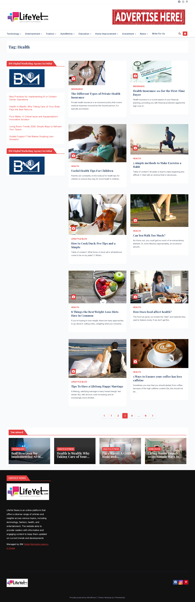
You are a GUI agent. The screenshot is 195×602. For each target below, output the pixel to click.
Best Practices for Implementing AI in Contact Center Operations (26, 458)
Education (84, 33)
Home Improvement (106, 33)
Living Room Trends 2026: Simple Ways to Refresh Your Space (163, 456)
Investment (128, 33)
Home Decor (154, 449)
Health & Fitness (66, 449)
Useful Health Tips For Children (92, 170)
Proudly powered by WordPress (83, 597)
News (143, 33)
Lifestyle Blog (79, 239)
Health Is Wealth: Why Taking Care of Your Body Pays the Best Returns (73, 458)
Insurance (77, 89)
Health (75, 166)
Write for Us (158, 33)
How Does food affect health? (152, 312)
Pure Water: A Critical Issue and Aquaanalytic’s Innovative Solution (118, 458)
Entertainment (33, 33)
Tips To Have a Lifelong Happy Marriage (97, 386)
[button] (180, 33)
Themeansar (119, 597)
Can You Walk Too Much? (149, 235)
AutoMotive (66, 33)
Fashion (50, 33)
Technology (13, 33)
